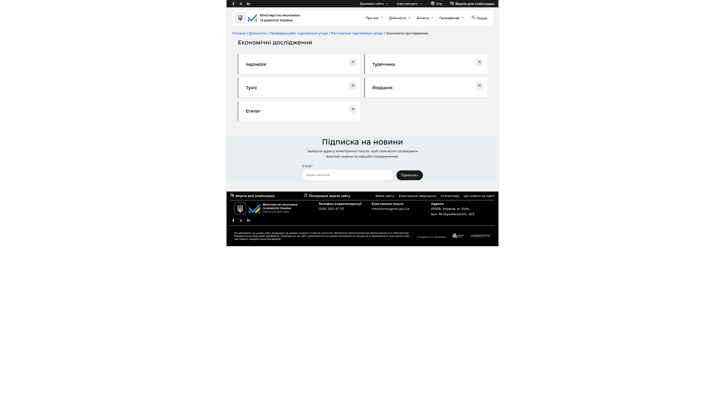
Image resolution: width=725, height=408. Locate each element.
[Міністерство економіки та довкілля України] (266, 208)
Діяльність (398, 18)
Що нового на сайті (479, 196)
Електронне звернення (417, 196)
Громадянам (449, 18)
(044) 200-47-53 (331, 208)
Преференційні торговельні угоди (299, 33)
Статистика (450, 196)
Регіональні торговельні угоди (357, 33)
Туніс (251, 87)
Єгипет (253, 111)
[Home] (268, 18)
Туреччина (383, 64)
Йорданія (382, 87)
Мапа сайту (385, 196)
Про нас (373, 18)
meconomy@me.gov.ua (391, 208)
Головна (239, 33)
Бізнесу (423, 18)
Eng (439, 3)
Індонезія (256, 64)
